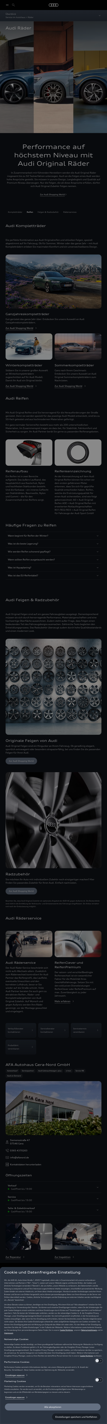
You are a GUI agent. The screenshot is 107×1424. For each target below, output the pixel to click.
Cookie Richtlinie (66, 1330)
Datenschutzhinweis (89, 1330)
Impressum (8, 1333)
